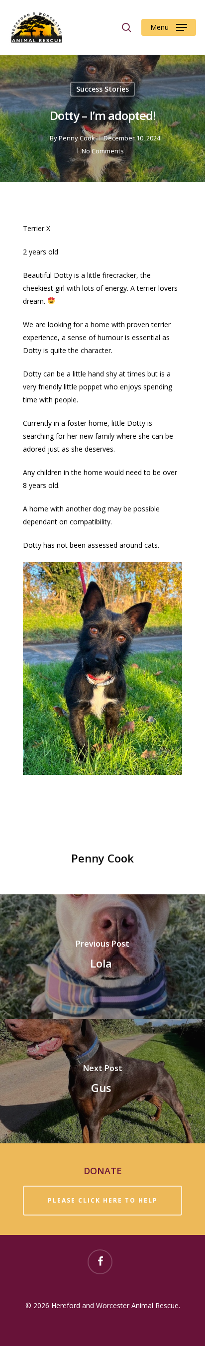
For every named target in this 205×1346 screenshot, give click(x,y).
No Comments (103, 150)
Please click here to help (103, 1200)
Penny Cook (77, 137)
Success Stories (102, 89)
